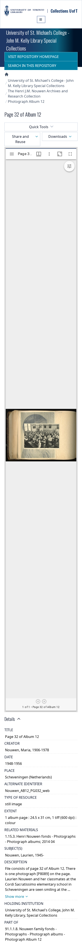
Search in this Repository (32, 65)
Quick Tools (38, 126)
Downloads (57, 136)
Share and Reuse (20, 139)
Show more (14, 896)
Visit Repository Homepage (33, 56)
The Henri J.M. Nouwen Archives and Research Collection (38, 94)
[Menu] (41, 19)
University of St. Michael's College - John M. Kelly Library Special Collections (41, 83)
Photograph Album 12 (26, 101)
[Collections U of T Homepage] (6, 74)
